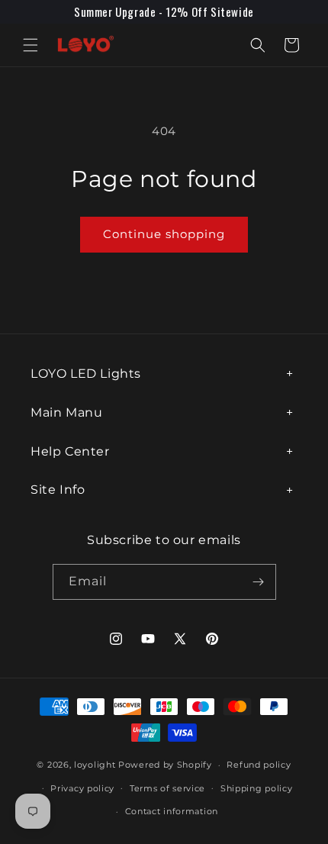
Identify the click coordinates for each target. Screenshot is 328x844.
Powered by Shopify (165, 764)
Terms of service (167, 788)
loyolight (94, 764)
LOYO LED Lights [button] (86, 373)
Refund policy (259, 764)
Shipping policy (256, 788)
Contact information (171, 811)
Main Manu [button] (66, 412)
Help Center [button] (70, 451)
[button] (30, 45)
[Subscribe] (258, 582)
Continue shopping (164, 234)
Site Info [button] (58, 489)
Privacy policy (82, 788)
